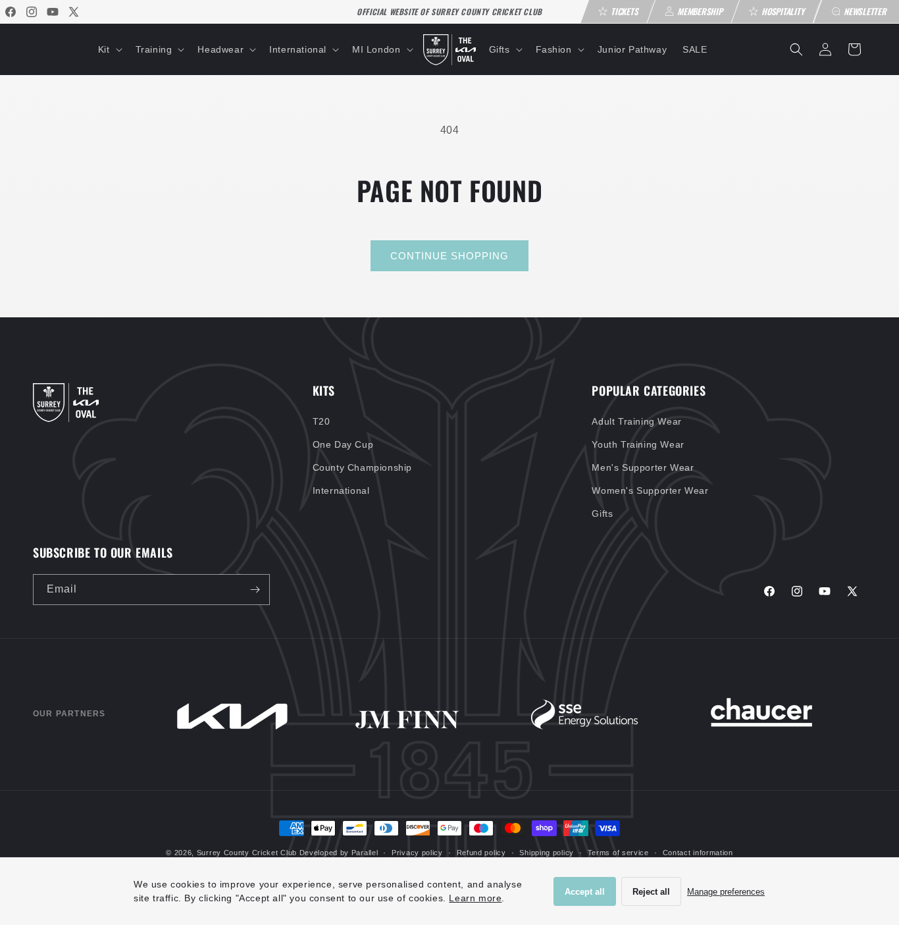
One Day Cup (343, 444)
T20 (321, 421)
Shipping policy (546, 853)
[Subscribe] (254, 589)
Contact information (698, 853)
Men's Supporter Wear (643, 467)
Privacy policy (417, 853)
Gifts (602, 513)
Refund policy (481, 853)
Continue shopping (449, 255)
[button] (109, 49)
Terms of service (618, 853)
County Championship (362, 467)
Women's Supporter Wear (650, 490)
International (341, 490)
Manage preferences (726, 892)
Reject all (651, 892)
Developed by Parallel (338, 853)
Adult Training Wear (636, 421)
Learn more (475, 898)
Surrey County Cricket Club (247, 853)
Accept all (585, 892)
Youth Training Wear (638, 444)
